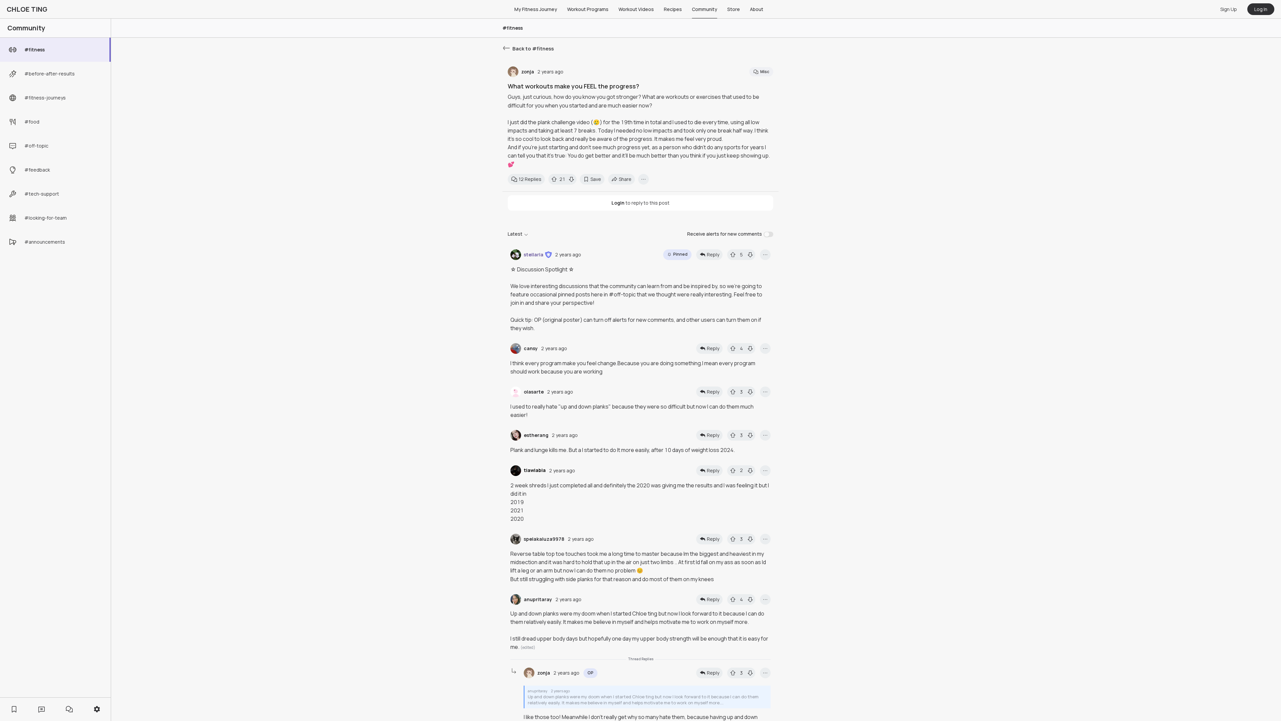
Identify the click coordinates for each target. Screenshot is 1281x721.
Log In (1260, 9)
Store (733, 9)
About (756, 9)
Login (617, 203)
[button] (548, 254)
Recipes (673, 9)
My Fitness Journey (535, 9)
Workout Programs (587, 9)
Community (704, 9)
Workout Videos (636, 9)
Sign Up (1228, 9)
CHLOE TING (27, 9)
